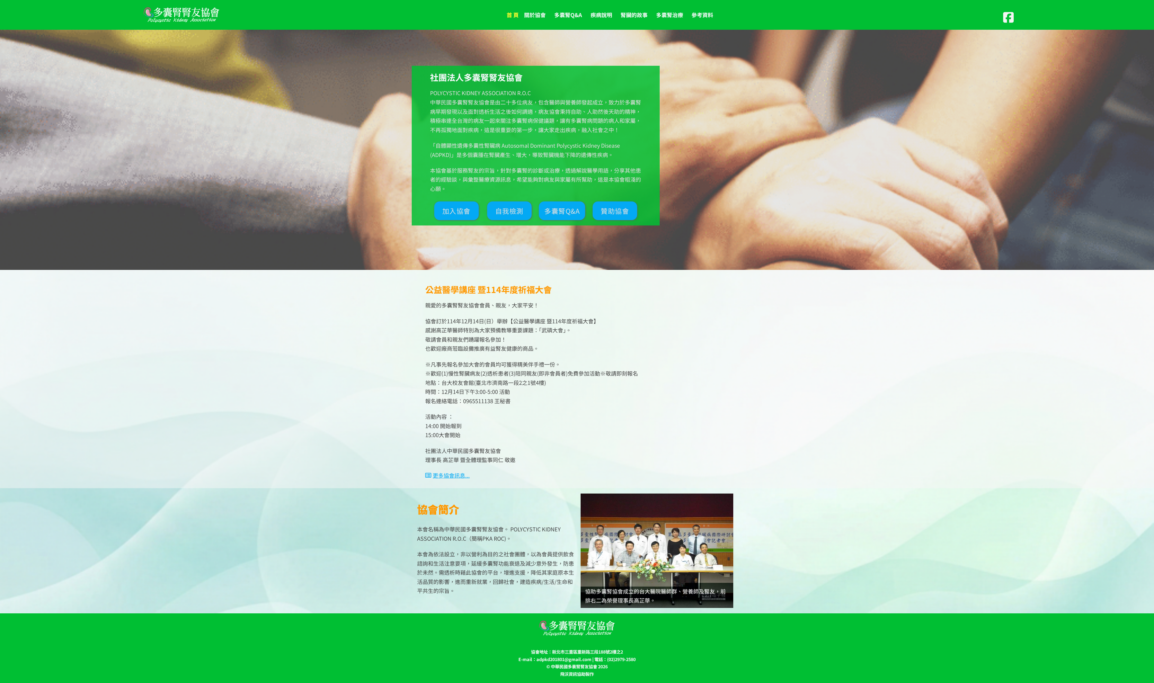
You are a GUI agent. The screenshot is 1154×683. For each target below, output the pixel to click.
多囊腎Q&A (562, 211)
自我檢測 (509, 211)
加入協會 (456, 211)
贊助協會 (615, 211)
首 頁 (513, 15)
